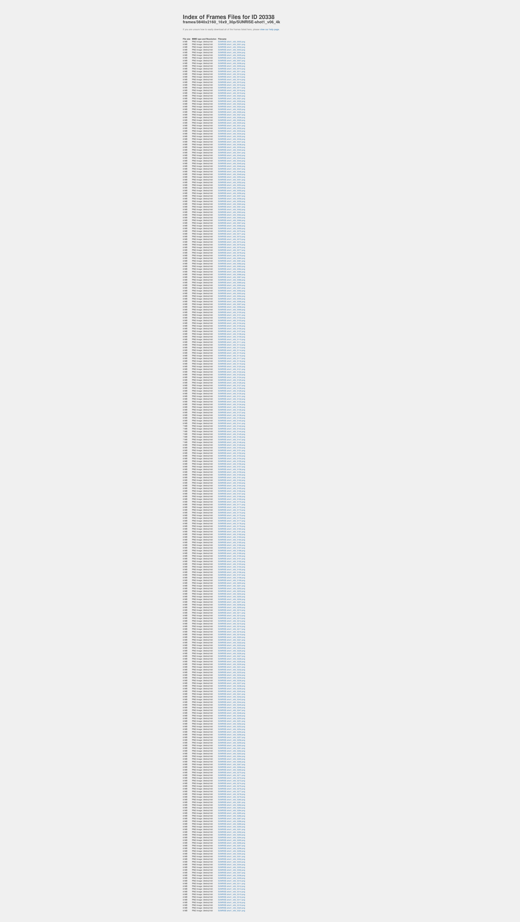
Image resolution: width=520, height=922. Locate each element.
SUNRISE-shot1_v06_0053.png (231, 185)
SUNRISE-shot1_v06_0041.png (231, 152)
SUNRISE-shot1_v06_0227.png (231, 656)
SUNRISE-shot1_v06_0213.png (231, 618)
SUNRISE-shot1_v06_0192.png (231, 561)
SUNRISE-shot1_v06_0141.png (231, 423)
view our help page (269, 29)
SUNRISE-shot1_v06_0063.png (231, 212)
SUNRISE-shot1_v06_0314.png (231, 891)
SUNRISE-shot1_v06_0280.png (231, 799)
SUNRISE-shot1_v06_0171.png (231, 504)
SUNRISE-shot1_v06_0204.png (231, 593)
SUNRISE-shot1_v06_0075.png (231, 244)
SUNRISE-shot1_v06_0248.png (231, 713)
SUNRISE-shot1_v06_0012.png (231, 74)
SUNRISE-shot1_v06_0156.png (231, 463)
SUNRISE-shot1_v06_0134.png (231, 404)
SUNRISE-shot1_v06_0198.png (231, 577)
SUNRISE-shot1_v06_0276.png (231, 788)
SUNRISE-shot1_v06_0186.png (231, 545)
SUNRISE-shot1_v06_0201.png (231, 585)
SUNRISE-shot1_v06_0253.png (231, 726)
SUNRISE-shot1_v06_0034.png (231, 133)
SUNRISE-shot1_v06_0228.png (231, 658)
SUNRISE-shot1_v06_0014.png (231, 79)
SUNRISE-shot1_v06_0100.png (231, 312)
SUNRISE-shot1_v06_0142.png (231, 426)
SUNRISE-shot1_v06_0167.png (231, 493)
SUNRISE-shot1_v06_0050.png (231, 177)
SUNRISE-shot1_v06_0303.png (231, 861)
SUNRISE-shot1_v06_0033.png (231, 131)
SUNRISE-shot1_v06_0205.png (231, 596)
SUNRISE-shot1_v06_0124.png (231, 377)
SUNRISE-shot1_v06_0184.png (231, 539)
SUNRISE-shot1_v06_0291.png (231, 829)
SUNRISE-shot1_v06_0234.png (231, 675)
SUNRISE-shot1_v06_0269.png (231, 769)
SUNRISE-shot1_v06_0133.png (231, 401)
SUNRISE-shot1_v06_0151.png (231, 450)
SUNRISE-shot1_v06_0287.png (231, 818)
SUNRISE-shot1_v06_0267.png (231, 764)
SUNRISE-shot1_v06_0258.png (231, 740)
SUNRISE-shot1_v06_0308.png (231, 875)
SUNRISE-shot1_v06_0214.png (231, 620)
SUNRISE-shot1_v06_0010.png (231, 68)
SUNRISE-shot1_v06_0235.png (231, 677)
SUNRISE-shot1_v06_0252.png (231, 723)
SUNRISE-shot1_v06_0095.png (231, 298)
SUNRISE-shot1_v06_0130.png (231, 393)
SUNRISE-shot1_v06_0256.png (231, 734)
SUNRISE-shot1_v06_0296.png (231, 842)
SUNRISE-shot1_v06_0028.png (231, 117)
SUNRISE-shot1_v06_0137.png (231, 412)
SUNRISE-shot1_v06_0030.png (231, 122)
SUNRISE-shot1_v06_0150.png (231, 447)
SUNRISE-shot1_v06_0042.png (231, 155)
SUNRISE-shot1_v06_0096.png (231, 301)
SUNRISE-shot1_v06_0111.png (231, 342)
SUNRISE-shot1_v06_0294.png (231, 837)
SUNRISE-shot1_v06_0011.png (231, 71)
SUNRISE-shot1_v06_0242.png (231, 696)
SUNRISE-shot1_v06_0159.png (231, 472)
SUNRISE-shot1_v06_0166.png (231, 491)
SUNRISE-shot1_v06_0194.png (231, 566)
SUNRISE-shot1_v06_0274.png (231, 783)
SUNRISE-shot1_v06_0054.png (231, 187)
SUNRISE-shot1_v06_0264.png (231, 756)
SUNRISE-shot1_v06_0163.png (231, 482)
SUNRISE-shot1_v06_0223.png (231, 645)
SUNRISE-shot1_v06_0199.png (231, 580)
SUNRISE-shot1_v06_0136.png (231, 409)
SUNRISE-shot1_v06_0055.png (231, 190)
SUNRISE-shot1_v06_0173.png (231, 510)
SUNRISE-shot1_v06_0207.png (231, 602)
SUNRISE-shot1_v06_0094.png (231, 296)
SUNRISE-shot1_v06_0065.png (231, 217)
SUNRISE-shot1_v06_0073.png (231, 239)
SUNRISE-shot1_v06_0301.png (231, 856)
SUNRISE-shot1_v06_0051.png (231, 179)
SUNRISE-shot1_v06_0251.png (231, 721)
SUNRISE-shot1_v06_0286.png (231, 815)
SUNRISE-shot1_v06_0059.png (231, 201)
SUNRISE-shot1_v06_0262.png (231, 750)
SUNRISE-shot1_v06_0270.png (231, 772)
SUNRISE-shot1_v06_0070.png (231, 231)
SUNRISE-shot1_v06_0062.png (231, 209)
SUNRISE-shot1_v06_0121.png (231, 369)
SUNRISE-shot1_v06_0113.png (231, 347)
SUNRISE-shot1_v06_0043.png (231, 158)
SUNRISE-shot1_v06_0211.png (231, 612)
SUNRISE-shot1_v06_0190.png (231, 556)
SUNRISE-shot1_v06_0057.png (231, 195)
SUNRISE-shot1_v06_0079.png (231, 255)
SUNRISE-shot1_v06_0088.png (231, 279)
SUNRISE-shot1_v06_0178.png (231, 523)
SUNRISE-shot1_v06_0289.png (231, 824)
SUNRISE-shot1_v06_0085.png (231, 271)
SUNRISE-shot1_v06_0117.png (231, 358)
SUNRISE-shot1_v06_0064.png (231, 214)
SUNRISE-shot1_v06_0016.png (231, 85)
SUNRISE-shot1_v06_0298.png (231, 848)
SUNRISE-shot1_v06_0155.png (231, 461)
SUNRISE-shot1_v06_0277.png (231, 791)
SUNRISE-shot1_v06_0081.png (231, 260)
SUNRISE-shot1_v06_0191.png (231, 558)
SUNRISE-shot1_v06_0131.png (231, 396)
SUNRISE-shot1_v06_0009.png (231, 66)
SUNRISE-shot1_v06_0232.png (231, 669)
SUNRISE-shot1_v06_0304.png (231, 864)
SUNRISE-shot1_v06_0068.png (231, 225)
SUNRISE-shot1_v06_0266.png (231, 761)
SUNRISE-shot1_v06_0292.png (231, 832)
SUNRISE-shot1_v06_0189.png (231, 553)
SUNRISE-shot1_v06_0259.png (231, 742)
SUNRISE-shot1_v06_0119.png (231, 363)
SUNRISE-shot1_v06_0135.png (231, 407)
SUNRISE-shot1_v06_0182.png (231, 534)
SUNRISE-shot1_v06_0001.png (231, 44)
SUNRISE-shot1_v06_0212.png (231, 615)
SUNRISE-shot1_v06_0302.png (231, 859)
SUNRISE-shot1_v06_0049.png (231, 174)
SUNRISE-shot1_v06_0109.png (231, 336)
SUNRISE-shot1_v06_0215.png (231, 623)
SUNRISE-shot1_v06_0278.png (231, 794)
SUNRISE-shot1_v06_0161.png (231, 477)
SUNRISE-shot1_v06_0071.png (231, 233)
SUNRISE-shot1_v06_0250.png (231, 718)
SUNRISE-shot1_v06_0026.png (231, 112)
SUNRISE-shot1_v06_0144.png (231, 431)
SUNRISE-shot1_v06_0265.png (231, 759)
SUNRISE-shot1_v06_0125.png (231, 380)
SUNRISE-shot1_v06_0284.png (231, 810)
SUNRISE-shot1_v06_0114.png (231, 350)
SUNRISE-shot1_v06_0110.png (231, 339)
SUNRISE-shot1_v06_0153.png (231, 455)
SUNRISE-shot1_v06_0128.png (231, 388)
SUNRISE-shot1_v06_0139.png (231, 417)
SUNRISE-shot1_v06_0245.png (231, 704)
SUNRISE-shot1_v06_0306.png (231, 870)
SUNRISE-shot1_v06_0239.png (231, 688)
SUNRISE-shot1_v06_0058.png (231, 198)
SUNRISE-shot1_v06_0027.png (231, 114)
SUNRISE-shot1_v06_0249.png (231, 715)
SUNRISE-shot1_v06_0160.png (231, 474)
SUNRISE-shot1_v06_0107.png (231, 331)
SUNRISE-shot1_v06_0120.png (231, 366)
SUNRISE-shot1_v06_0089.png (231, 282)
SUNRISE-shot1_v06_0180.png (231, 528)
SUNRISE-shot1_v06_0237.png (231, 683)
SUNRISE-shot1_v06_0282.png (231, 805)
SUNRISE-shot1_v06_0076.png (231, 247)
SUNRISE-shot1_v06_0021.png (231, 98)
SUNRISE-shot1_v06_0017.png (231, 87)
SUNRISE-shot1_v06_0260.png (231, 745)
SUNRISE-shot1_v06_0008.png (231, 63)
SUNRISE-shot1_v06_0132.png (231, 399)
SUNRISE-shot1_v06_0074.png (231, 242)
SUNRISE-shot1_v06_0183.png (231, 537)
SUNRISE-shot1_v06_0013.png (231, 76)
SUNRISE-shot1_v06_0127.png (231, 385)
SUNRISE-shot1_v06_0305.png (231, 867)
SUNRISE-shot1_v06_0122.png (231, 371)
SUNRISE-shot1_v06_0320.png (231, 907)
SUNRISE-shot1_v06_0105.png (231, 325)
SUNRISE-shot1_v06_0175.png (231, 515)
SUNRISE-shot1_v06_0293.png (231, 834)
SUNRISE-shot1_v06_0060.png (231, 204)
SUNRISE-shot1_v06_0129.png (231, 390)
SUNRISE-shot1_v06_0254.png (231, 729)
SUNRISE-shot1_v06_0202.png (231, 588)
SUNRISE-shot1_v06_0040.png (231, 149)
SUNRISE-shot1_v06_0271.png (231, 775)
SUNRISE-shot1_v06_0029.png (231, 120)
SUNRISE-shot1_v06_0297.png (231, 845)
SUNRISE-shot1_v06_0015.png (231, 82)
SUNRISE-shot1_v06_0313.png (231, 888)
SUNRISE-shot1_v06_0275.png (231, 786)
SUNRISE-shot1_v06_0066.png (231, 220)
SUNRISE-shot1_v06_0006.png (231, 57)
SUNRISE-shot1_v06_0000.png (231, 41)
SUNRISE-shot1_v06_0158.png (231, 469)
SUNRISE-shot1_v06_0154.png (231, 458)
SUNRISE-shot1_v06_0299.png (231, 851)
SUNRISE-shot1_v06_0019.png (231, 93)
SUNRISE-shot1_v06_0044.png (231, 160)
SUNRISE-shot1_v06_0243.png (231, 699)
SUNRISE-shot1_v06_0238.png (231, 685)
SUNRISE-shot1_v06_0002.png (231, 47)
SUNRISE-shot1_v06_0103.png (231, 320)
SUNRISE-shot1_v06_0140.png (231, 420)
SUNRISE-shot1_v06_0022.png (231, 101)
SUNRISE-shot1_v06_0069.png (231, 228)
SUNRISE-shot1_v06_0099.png (231, 309)
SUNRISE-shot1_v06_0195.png (231, 569)
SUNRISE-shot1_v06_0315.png (231, 894)
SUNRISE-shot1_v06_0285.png (231, 813)
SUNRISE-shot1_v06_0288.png (231, 821)
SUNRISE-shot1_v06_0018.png (231, 90)
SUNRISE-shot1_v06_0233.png (231, 672)
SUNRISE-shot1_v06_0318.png (231, 902)
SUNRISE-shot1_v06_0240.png (231, 691)
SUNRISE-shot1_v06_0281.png (231, 802)
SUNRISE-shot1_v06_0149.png (231, 445)
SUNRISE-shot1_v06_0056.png (231, 193)
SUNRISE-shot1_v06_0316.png (231, 897)
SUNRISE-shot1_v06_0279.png (231, 796)
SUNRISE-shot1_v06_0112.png (231, 344)
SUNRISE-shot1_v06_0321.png (231, 910)
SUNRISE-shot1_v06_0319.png (231, 905)
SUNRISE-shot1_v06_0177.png (231, 520)
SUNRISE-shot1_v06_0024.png (231, 106)
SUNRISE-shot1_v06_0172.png (231, 507)
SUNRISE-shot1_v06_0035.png (231, 136)
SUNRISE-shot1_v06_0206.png (231, 599)
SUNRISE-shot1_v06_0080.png (231, 258)
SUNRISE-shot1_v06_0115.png (231, 353)
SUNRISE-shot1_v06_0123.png (231, 374)
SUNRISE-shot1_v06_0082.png (231, 263)
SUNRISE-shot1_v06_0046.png (231, 166)
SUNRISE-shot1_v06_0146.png (231, 436)
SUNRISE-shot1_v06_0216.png (231, 626)
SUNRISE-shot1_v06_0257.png (231, 737)
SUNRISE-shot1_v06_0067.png (231, 223)
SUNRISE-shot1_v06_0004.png (231, 52)
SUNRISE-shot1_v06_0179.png (231, 526)
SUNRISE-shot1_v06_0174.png (231, 512)
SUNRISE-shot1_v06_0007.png (231, 60)
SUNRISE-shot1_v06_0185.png (231, 542)
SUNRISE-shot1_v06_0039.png (231, 147)
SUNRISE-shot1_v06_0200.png (231, 583)
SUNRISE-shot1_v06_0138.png (231, 415)
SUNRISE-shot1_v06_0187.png (231, 547)
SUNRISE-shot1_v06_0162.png (231, 480)
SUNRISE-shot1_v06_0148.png (231, 442)
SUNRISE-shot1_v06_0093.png (231, 293)
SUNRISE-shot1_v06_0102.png (231, 317)
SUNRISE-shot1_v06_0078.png (231, 252)
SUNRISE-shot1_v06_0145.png (231, 434)
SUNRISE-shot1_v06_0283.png (231, 807)
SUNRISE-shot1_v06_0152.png (231, 453)
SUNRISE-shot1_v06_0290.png (231, 826)
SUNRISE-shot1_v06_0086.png (231, 274)
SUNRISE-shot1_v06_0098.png (231, 306)
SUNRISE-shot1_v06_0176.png (231, 518)
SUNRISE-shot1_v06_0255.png (231, 731)
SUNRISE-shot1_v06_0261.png (231, 748)
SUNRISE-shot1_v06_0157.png (231, 466)
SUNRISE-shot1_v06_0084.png (231, 269)
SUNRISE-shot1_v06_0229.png (231, 661)
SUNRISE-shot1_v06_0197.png (231, 574)
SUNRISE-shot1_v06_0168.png (231, 496)
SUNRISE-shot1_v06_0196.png (231, 572)
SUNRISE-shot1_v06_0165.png (231, 488)
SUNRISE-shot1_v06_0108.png (231, 334)
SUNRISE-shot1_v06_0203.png (231, 591)
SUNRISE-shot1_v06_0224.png (231, 648)
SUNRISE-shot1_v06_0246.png (231, 707)
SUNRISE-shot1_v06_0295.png (231, 840)
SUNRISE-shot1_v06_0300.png (231, 853)
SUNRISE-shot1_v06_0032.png (231, 128)
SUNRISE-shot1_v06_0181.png (231, 531)
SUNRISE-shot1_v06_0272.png (231, 777)
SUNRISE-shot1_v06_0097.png (231, 304)
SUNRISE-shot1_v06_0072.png (231, 236)
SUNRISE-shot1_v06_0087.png (231, 277)
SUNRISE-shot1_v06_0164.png (231, 485)
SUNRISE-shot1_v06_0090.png (231, 285)
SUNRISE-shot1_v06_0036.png (231, 139)
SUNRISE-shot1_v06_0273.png (231, 780)
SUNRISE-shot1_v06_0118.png (231, 361)
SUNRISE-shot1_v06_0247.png (231, 710)
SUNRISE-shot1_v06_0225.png (231, 650)
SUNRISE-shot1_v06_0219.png (231, 634)
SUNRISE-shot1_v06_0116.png (231, 355)
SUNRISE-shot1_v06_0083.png (231, 266)
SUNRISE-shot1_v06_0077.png (231, 250)
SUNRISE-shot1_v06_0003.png (231, 49)
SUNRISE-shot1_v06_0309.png (231, 878)
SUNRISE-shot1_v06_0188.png (231, 550)
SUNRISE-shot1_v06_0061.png (231, 206)
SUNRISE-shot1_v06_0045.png (231, 163)
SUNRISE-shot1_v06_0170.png (231, 501)
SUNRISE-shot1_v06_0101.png (231, 315)
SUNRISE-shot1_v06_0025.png (231, 109)
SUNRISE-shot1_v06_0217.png (231, 629)
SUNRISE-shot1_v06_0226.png (231, 653)
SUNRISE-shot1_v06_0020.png (231, 95)
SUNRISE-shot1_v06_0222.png (231, 642)
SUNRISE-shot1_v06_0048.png (231, 171)
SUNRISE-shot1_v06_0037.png (231, 141)
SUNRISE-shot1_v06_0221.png (231, 639)
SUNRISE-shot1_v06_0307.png (231, 872)
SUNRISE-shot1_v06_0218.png (231, 631)
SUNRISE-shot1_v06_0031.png (231, 125)
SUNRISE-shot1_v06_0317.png (231, 899)
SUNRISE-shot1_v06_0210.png (231, 610)
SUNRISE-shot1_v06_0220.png (231, 637)
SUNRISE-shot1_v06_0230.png (231, 664)
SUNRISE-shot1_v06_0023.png (231, 103)
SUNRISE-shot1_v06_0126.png (231, 382)
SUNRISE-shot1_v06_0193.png (231, 564)
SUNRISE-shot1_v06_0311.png (231, 883)
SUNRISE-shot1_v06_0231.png (231, 667)
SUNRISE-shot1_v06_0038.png (231, 144)
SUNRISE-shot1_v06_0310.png (231, 880)
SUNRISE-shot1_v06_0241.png (231, 694)
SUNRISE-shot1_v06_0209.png (231, 607)
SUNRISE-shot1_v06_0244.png (231, 702)
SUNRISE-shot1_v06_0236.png (231, 680)
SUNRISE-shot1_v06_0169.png (231, 499)
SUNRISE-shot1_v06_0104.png (231, 323)
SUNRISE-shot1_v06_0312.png (231, 886)
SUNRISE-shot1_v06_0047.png (231, 168)
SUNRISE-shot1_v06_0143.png (231, 428)
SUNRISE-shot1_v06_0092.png (231, 290)
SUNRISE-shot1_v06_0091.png (231, 288)
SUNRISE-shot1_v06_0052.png (231, 182)
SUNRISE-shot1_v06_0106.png (231, 328)
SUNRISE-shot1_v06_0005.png (231, 55)
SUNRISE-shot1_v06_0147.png (231, 439)
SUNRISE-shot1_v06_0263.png (231, 753)
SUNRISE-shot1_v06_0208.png (231, 604)
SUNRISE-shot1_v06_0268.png (231, 767)
